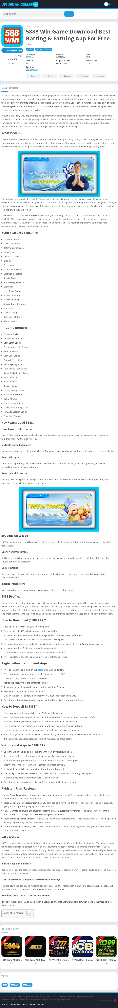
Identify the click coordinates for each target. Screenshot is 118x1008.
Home (28, 26)
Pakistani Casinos (43, 49)
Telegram (84, 76)
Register (42, 669)
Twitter (50, 76)
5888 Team (30, 57)
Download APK (14, 50)
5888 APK (15, 985)
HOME (4, 1004)
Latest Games (14, 1004)
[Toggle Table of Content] (27, 913)
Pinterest (67, 76)
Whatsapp (100, 76)
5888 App (27, 985)
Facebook (34, 76)
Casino (36, 26)
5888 (5, 985)
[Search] (69, 14)
